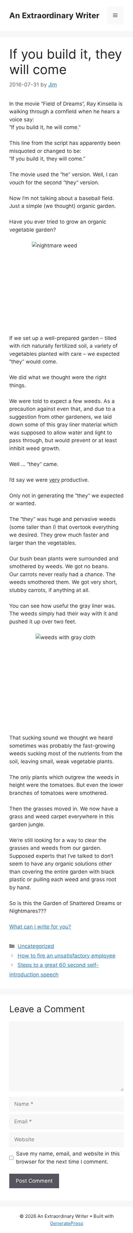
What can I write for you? (40, 927)
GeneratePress (66, 1223)
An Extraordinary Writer (54, 15)
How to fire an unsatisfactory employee (66, 956)
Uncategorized (36, 946)
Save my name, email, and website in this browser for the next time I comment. (68, 1158)
